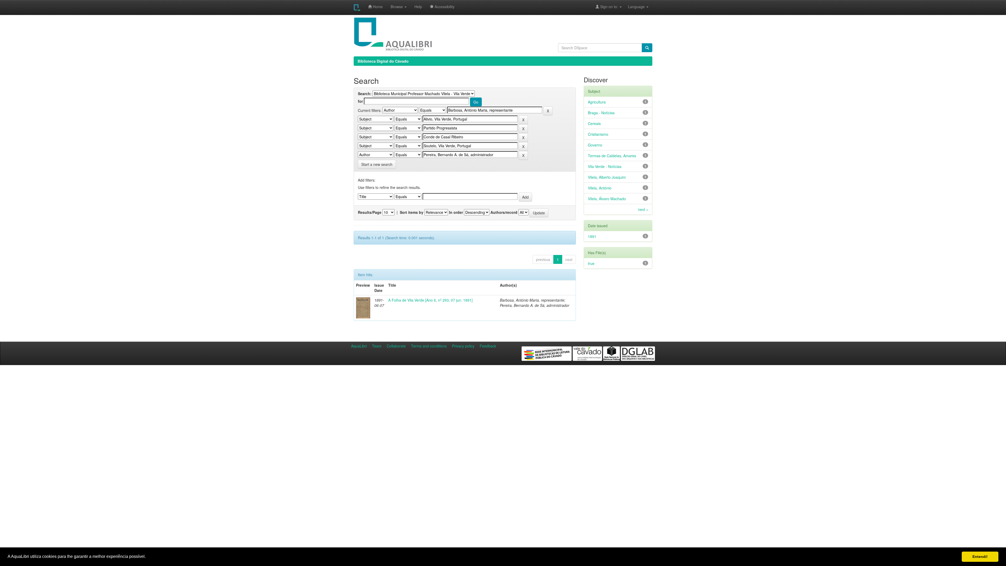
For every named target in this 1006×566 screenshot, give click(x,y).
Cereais (594, 123)
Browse (397, 6)
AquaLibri (359, 346)
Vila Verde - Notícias (604, 166)
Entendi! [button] (980, 556)
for (360, 101)
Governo (595, 145)
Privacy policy (463, 346)
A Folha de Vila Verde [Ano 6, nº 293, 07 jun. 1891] (430, 300)
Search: (364, 93)
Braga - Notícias (601, 112)
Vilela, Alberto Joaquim (607, 177)
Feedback (488, 346)
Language (634, 6)
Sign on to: (609, 6)
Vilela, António (599, 188)
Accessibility (444, 6)
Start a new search (376, 164)
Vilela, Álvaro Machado (607, 198)
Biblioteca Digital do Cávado (383, 61)
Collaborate (396, 346)
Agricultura (597, 102)
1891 (592, 236)
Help (418, 6)
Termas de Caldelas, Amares (612, 155)
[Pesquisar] (647, 47)
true (591, 263)
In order (456, 212)
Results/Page (369, 212)
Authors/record (503, 212)
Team (376, 346)
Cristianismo (598, 134)
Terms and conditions (429, 346)
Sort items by (411, 212)
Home (377, 6)
